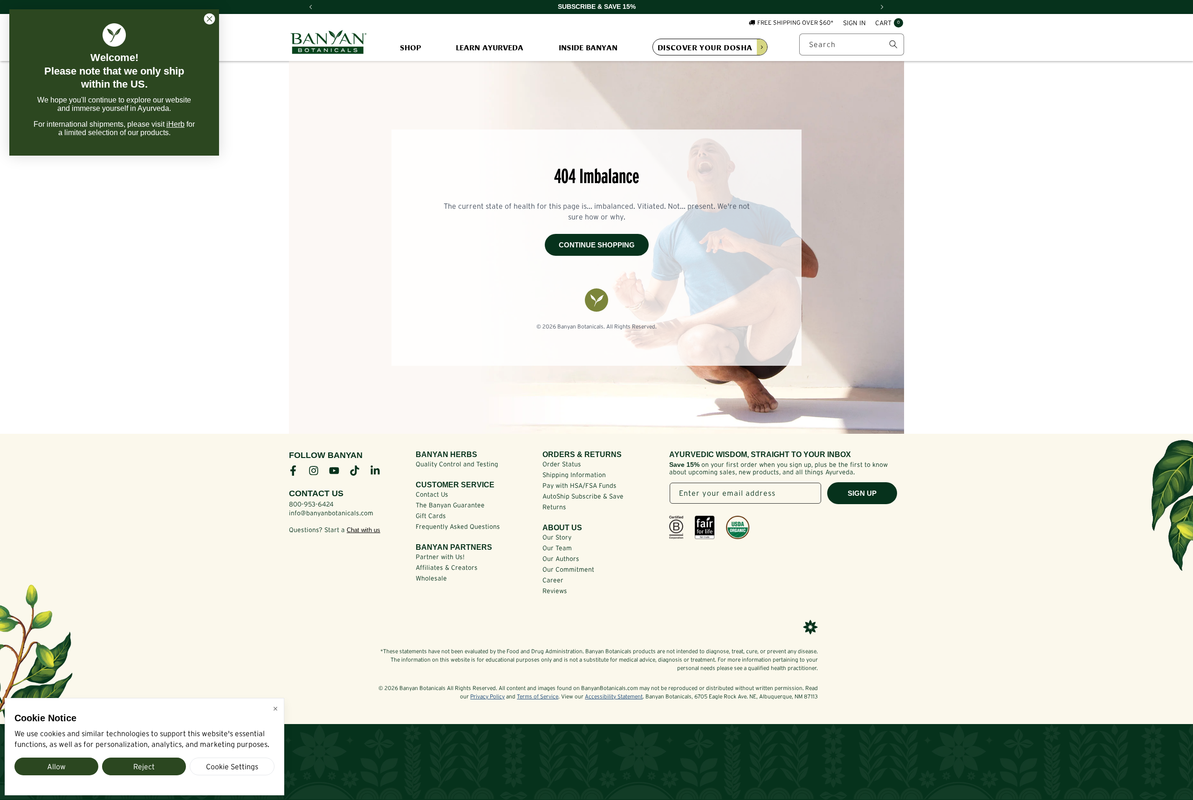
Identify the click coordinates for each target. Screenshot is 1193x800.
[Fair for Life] (704, 527)
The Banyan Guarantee (450, 505)
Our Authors (560, 558)
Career (552, 580)
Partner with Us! (440, 557)
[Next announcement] (882, 7)
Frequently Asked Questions (458, 526)
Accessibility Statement (614, 696)
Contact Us (432, 494)
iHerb (175, 124)
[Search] (893, 44)
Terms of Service (537, 696)
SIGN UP (862, 493)
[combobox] (852, 44)
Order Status (561, 464)
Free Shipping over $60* (795, 22)
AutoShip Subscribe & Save (583, 496)
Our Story (556, 537)
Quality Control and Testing (457, 464)
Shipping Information (574, 475)
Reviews (554, 591)
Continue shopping (597, 245)
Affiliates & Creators (447, 567)
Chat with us (363, 529)
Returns (554, 507)
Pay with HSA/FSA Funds (579, 485)
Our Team (557, 548)
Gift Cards (431, 516)
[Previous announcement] (311, 7)
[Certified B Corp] (676, 527)
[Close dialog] (209, 19)
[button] (889, 23)
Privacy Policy (487, 696)
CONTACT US (316, 493)
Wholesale (431, 578)
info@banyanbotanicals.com (331, 513)
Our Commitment (568, 569)
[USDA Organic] (737, 527)
